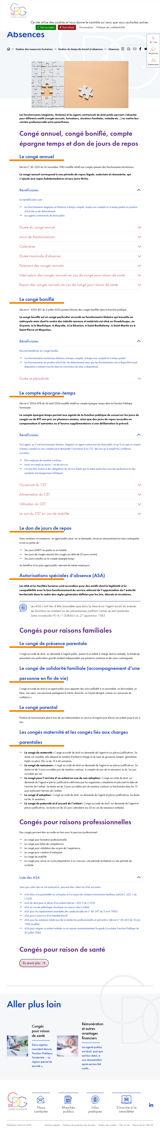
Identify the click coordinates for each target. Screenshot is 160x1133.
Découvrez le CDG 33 (143, 1125)
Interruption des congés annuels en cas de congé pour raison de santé (72, 275)
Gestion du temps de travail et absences (80, 49)
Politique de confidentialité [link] (110, 27)
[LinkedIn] (151, 1105)
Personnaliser (86, 27)
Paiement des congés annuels (41, 265)
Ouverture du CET (33, 484)
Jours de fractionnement (37, 236)
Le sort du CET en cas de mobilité (44, 513)
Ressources (153, 53)
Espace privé (153, 64)
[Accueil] (8, 49)
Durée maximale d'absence (39, 255)
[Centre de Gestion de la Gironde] (17, 1101)
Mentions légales (52, 1125)
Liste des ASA (29, 877)
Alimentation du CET (34, 494)
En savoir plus (31, 963)
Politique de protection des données (79, 1125)
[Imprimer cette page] (128, 49)
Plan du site (124, 1125)
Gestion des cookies (107, 1125)
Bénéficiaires (28, 190)
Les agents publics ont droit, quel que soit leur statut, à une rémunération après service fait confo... (92, 1057)
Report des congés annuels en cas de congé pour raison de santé (68, 284)
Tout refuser (68, 27)
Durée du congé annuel (37, 227)
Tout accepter (47, 27)
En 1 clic (153, 42)
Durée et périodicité (34, 378)
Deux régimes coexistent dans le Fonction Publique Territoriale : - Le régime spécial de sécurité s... (42, 1055)
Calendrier (27, 246)
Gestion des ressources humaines (34, 49)
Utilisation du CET (32, 503)
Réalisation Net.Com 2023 (19, 1125)
